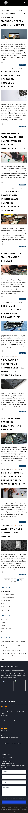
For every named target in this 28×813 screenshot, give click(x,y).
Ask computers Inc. (16, 807)
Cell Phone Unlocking (6, 607)
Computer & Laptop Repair (7, 594)
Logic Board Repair (5, 610)
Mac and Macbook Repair (7, 597)
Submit (14, 802)
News (15, 10)
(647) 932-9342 (7, 761)
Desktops (3, 622)
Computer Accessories (6, 628)
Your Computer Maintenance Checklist (11, 257)
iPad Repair (4, 603)
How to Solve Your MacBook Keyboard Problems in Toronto (11, 79)
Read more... (22, 64)
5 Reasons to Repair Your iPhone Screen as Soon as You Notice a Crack (12, 368)
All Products (4, 619)
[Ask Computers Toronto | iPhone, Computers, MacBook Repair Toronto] (12, 2)
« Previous (7, 579)
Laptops (3, 625)
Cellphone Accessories (6, 631)
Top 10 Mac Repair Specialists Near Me (11, 650)
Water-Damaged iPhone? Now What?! (11, 532)
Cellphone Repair (5, 600)
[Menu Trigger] (24, 3)
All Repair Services (5, 591)
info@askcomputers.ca (9, 763)
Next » (15, 581)
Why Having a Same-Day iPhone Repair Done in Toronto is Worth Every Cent (13, 141)
